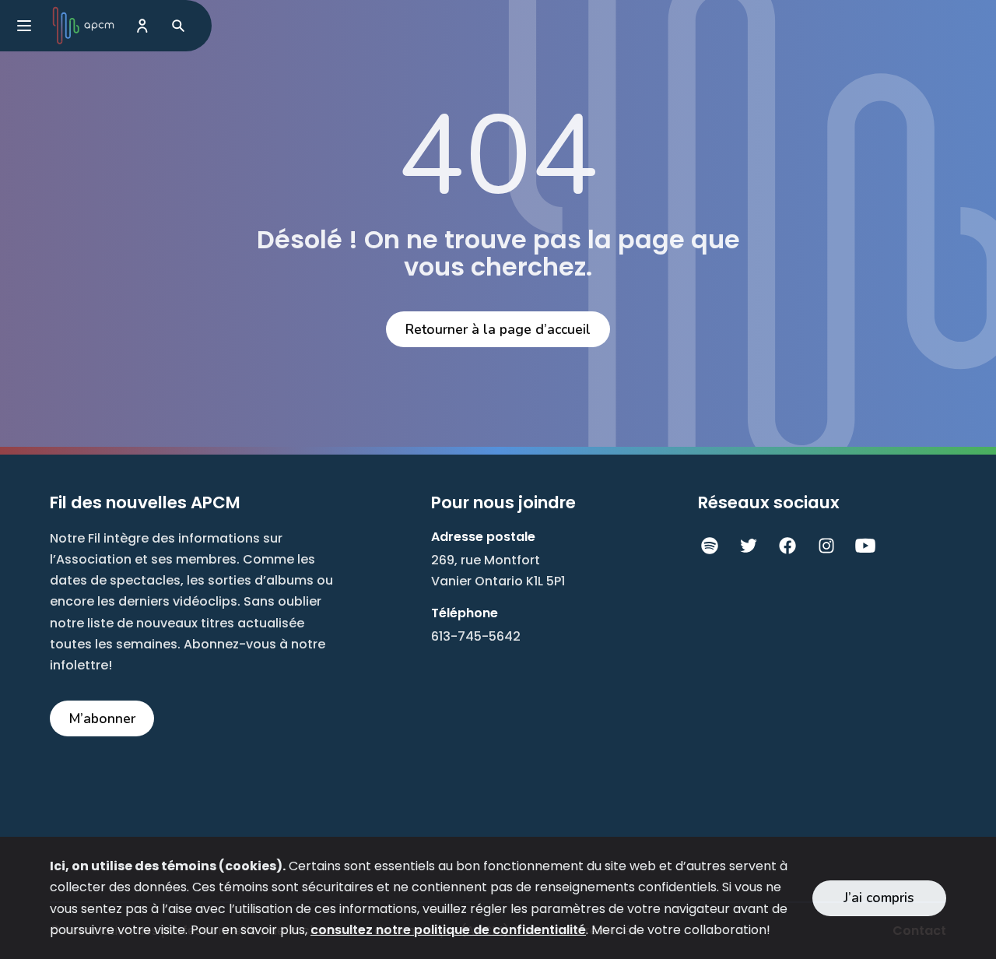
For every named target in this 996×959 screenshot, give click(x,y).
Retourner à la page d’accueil (498, 329)
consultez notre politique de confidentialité (448, 930)
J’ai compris (878, 897)
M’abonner (102, 718)
